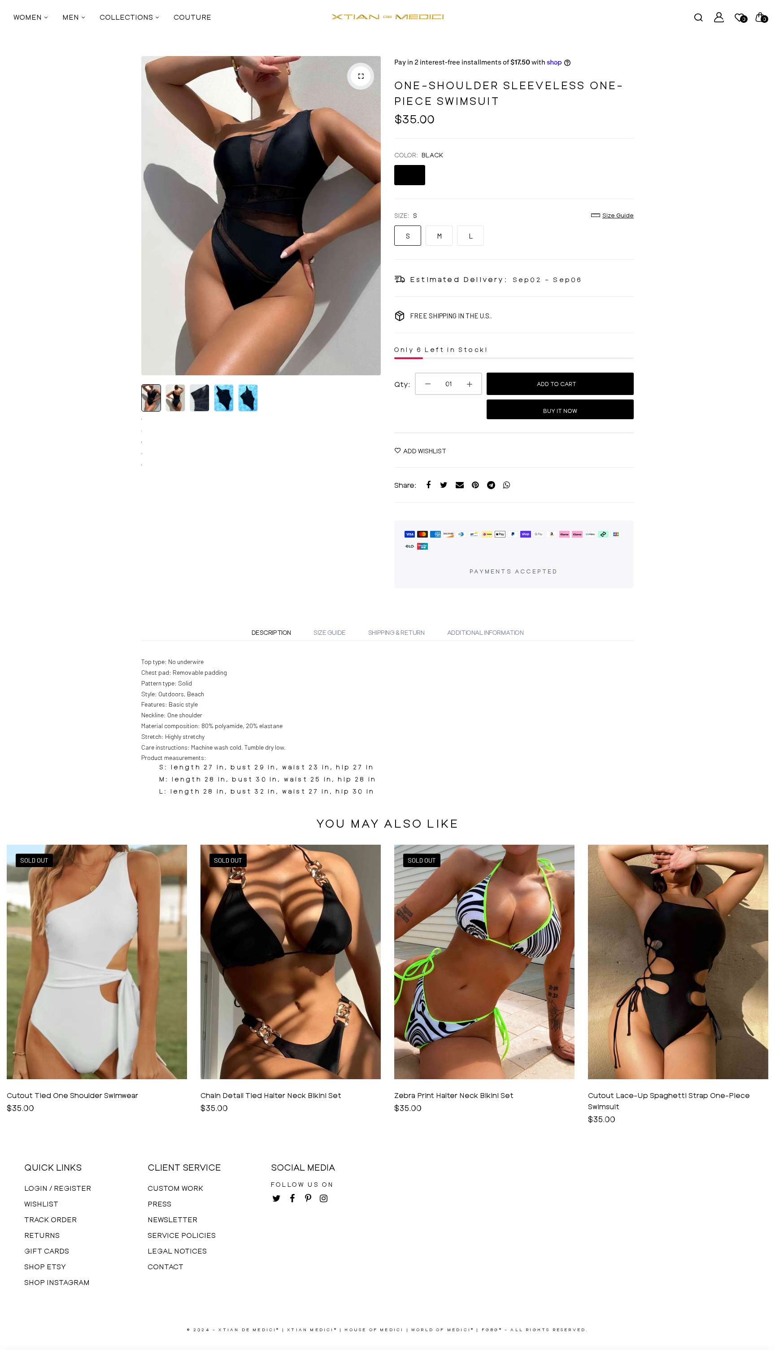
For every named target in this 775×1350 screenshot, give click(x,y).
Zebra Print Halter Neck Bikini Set (260, 1095)
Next (372, 216)
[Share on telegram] (490, 485)
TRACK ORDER (50, 1219)
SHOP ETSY (45, 1266)
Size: (405, 215)
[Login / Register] (719, 17)
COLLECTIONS (127, 17)
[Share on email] (459, 485)
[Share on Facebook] (428, 485)
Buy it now (560, 410)
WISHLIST (41, 1203)
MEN (71, 17)
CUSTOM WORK (175, 1188)
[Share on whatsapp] (506, 485)
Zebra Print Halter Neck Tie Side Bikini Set (663, 1095)
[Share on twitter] (443, 485)
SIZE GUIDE (329, 632)
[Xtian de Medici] (387, 17)
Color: (418, 155)
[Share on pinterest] (475, 485)
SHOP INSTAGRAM (57, 1282)
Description (271, 632)
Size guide (618, 215)
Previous (150, 216)
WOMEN (28, 17)
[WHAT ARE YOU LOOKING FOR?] (698, 17)
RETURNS (42, 1235)
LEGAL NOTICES (177, 1250)
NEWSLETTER (172, 1219)
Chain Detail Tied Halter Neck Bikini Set (77, 1095)
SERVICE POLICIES (182, 1235)
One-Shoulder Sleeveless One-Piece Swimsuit (509, 92)
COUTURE (192, 17)
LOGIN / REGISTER (57, 1188)
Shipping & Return (396, 632)
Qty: (402, 384)
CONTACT (165, 1266)
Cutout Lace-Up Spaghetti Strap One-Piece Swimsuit (475, 1101)
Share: (405, 485)
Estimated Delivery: (459, 279)
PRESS (159, 1203)
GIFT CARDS (46, 1250)
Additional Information (485, 632)
